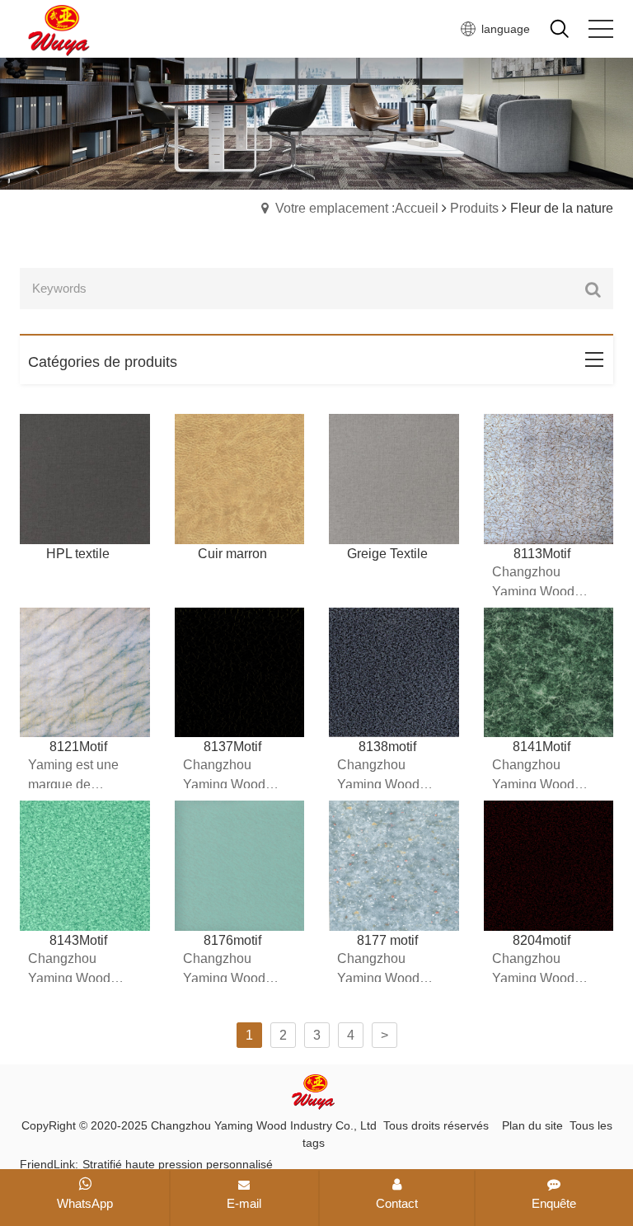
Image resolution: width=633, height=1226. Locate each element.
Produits (474, 208)
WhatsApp (85, 1203)
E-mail (244, 1203)
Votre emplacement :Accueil (356, 208)
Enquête (554, 1203)
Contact (397, 1203)
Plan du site (532, 1125)
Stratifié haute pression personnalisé (177, 1164)
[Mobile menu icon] (600, 28)
